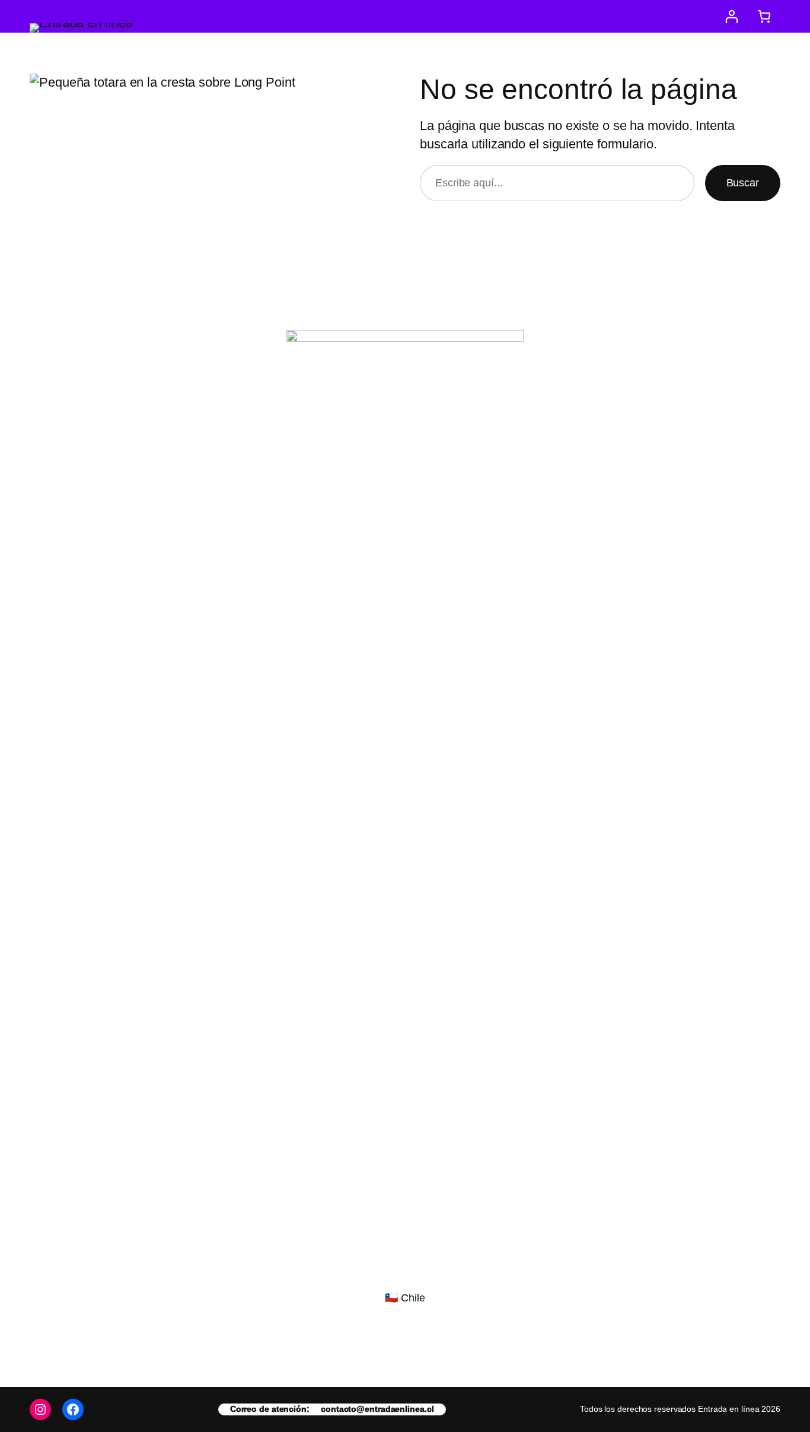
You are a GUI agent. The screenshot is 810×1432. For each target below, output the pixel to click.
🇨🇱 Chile (405, 1298)
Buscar (742, 183)
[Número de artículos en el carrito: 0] (764, 16)
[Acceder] (731, 16)
